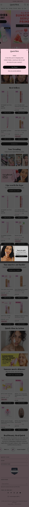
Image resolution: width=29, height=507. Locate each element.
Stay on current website (14, 71)
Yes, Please (14, 67)
